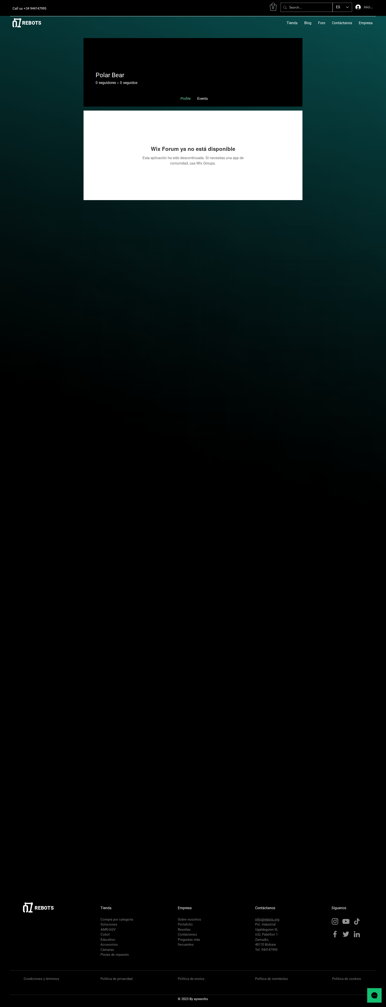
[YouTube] (346, 921)
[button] (273, 7)
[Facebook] (335, 934)
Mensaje (260, 83)
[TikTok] (356, 921)
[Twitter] (346, 934)
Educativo (108, 940)
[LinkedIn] (356, 934)
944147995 (269, 950)
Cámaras (107, 950)
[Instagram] (335, 921)
